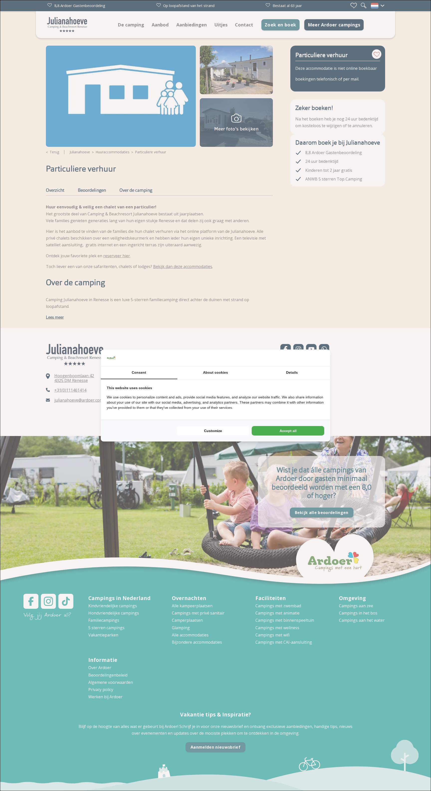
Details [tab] (292, 372)
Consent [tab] (139, 372)
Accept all (288, 431)
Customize (213, 431)
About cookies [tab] (215, 372)
